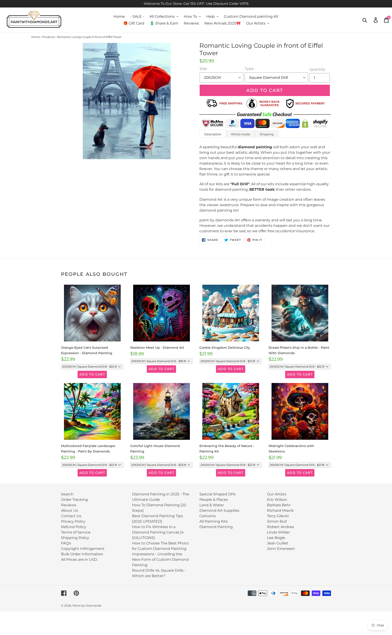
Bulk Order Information (82, 554)
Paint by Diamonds (87, 605)
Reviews (68, 505)
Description (212, 134)
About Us (69, 510)
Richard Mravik (280, 510)
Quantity (317, 69)
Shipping (267, 134)
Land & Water (211, 505)
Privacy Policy (73, 521)
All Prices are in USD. (79, 559)
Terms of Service (76, 532)
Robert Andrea (280, 527)
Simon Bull (277, 521)
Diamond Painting (216, 527)
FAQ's (66, 543)
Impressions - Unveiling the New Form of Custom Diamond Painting (160, 559)
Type (249, 69)
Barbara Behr (279, 505)
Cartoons (207, 516)
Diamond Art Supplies (219, 510)
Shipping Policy (75, 538)
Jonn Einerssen (281, 548)
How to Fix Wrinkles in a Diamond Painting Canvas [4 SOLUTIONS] (158, 532)
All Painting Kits (213, 521)
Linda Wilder (278, 532)
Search (67, 494)
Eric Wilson (277, 499)
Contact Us (71, 516)
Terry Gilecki (278, 516)
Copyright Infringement (83, 548)
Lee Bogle (276, 538)
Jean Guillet (277, 543)
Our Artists (276, 494)
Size (203, 69)
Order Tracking (74, 499)
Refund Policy (73, 527)
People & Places (213, 499)
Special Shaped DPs (217, 494)
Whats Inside (240, 134)
